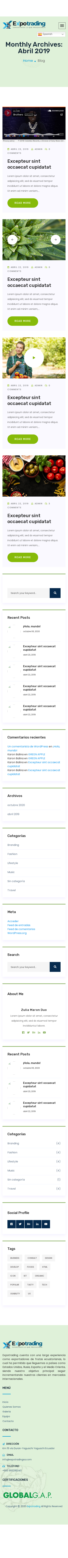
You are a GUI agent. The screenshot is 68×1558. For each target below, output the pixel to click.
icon (13, 1275)
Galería (6, 1411)
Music (11, 872)
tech (44, 1284)
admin (39, 149)
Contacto (8, 1421)
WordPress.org (17, 933)
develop (14, 1267)
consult (32, 1258)
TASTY (30, 1284)
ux (29, 1293)
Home (28, 60)
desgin (48, 1258)
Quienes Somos (11, 1406)
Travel (11, 890)
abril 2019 (13, 814)
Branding (13, 845)
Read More (23, 203)
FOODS (30, 1267)
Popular (14, 1284)
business (14, 1258)
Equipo (6, 1416)
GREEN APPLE (36, 754)
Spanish (47, 34)
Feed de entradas (18, 925)
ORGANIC (39, 1275)
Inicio (5, 1402)
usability (15, 1293)
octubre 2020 (16, 805)
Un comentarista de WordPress (27, 746)
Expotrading (34, 1506)
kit (25, 1275)
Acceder (13, 921)
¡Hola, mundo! (31, 626)
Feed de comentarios (21, 929)
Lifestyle (12, 863)
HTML (44, 1267)
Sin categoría (16, 881)
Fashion (12, 854)
